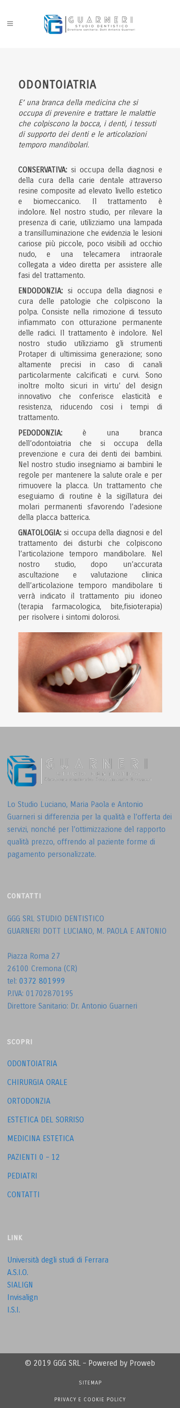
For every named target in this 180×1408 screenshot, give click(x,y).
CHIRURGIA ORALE (37, 1082)
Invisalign (22, 1297)
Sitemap (90, 1383)
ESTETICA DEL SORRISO (45, 1119)
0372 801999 (42, 981)
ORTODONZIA (28, 1101)
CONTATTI (23, 1194)
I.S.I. (13, 1309)
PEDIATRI (22, 1175)
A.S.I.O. (17, 1272)
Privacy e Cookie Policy (90, 1399)
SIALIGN (20, 1284)
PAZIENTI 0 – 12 (33, 1157)
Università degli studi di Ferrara (57, 1259)
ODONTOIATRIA (32, 1063)
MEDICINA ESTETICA (40, 1138)
